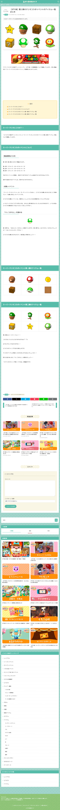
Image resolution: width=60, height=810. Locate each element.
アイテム (6, 720)
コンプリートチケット (10, 723)
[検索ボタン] (58, 1)
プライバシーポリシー (35, 805)
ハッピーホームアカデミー (11, 696)
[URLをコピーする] (52, 399)
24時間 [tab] (11, 531)
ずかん (6, 702)
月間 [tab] (48, 531)
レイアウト (7, 658)
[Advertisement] (30, 85)
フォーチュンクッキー (10, 676)
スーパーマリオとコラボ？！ (16, 106)
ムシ (6, 739)
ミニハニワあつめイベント (11, 672)
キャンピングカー (8, 758)
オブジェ (6, 716)
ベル (6, 729)
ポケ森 (6, 14)
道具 (6, 754)
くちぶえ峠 (7, 689)
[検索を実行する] (56, 520)
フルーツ (7, 745)
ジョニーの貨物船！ (9, 692)
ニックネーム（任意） (10, 498)
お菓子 (6, 748)
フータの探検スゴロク (10, 699)
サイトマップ (26, 805)
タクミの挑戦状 (8, 679)
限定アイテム (7, 713)
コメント (7, 479)
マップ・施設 (7, 686)
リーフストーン (8, 726)
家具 (5, 706)
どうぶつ (6, 683)
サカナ (6, 736)
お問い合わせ (44, 805)
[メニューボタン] (1, 1)
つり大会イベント (8, 669)
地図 (6, 751)
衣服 (5, 709)
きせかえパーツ (8, 761)
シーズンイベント (8, 662)
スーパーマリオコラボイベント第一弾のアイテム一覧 (22, 111)
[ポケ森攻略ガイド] (30, 1)
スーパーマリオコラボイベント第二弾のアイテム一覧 (22, 114)
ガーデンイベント (8, 665)
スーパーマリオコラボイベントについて (18, 109)
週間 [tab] (30, 531)
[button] (7, 399)
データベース (7, 765)
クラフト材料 (8, 732)
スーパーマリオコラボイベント (18, 394)
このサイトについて (17, 805)
